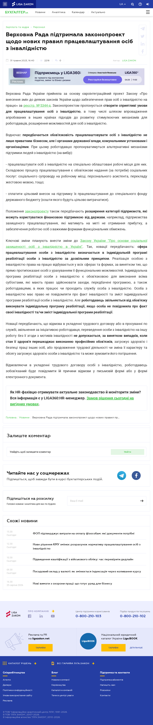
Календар (78, 12)
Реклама (7, 700)
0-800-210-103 (88, 616)
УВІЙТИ (127, 452)
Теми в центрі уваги (62, 695)
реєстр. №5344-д (37, 105)
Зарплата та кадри (17, 27)
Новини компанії (60, 679)
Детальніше (136, 648)
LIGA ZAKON (129, 60)
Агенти (7, 679)
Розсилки (105, 690)
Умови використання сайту (17, 695)
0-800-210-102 (133, 616)
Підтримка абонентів (111, 679)
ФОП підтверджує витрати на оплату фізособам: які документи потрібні (83, 533)
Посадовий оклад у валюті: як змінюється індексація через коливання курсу (87, 571)
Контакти (105, 695)
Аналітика (58, 12)
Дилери (7, 685)
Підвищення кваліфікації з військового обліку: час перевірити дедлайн (83, 559)
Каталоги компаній (61, 690)
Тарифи (41, 647)
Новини (40, 12)
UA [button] (121, 4)
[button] (5, 4)
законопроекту (37, 211)
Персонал (39, 27)
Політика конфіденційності (17, 690)
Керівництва (58, 685)
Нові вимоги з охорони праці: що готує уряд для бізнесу (72, 583)
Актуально (98, 12)
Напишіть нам (107, 685)
